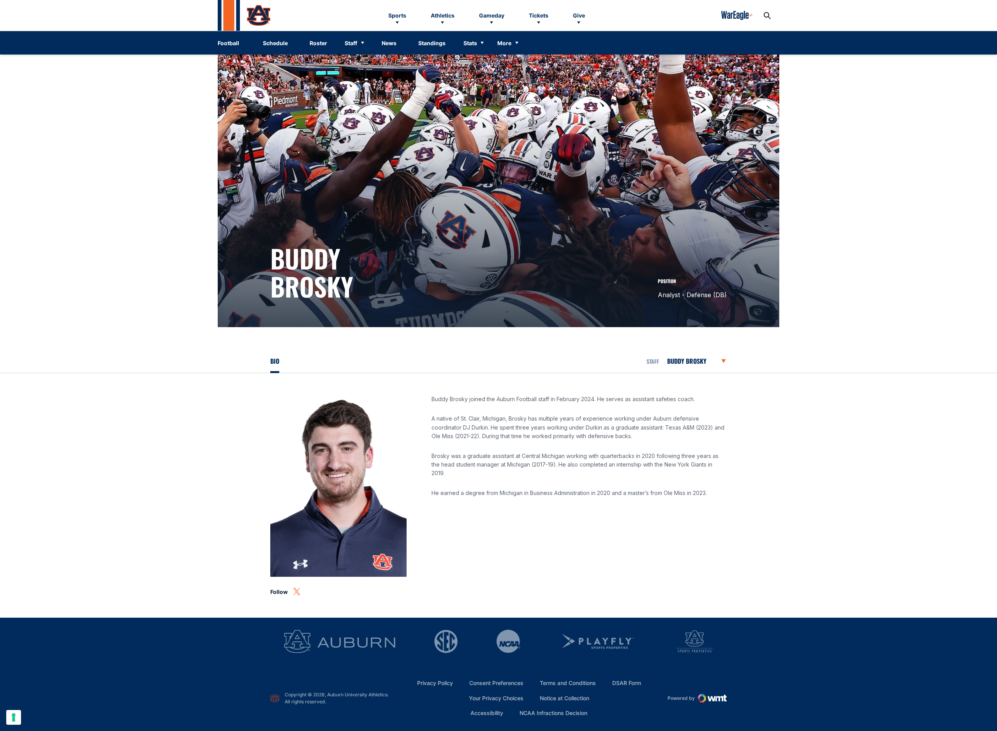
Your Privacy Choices (496, 698)
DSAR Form (626, 683)
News (389, 43)
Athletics (442, 15)
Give (579, 15)
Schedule (275, 43)
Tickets (538, 15)
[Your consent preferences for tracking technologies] (13, 717)
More (504, 43)
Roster (318, 43)
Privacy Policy (435, 683)
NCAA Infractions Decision (553, 712)
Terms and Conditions (568, 683)
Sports (397, 15)
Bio (274, 361)
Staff (351, 43)
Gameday (491, 15)
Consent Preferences (496, 683)
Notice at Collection (564, 698)
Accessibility (486, 712)
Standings (432, 43)
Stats (470, 43)
